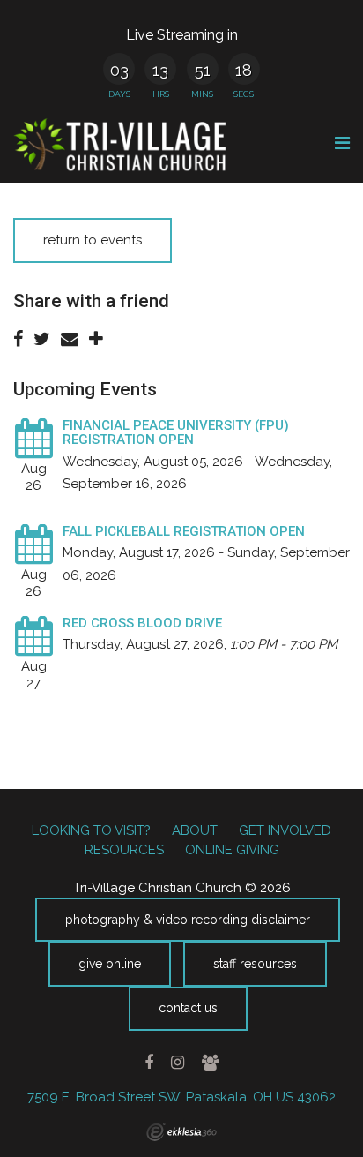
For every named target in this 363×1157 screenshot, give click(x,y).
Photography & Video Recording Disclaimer (187, 920)
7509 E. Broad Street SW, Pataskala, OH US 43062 (181, 1097)
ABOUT (195, 830)
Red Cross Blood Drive (142, 623)
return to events (92, 240)
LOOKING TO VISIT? (91, 830)
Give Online (109, 964)
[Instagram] (177, 1063)
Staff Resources (255, 964)
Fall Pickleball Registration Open (184, 531)
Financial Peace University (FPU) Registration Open (176, 432)
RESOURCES (124, 850)
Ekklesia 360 (181, 1132)
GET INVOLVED (285, 830)
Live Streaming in (182, 34)
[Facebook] (149, 1063)
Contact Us (188, 1008)
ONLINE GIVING (232, 850)
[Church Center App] (209, 1063)
